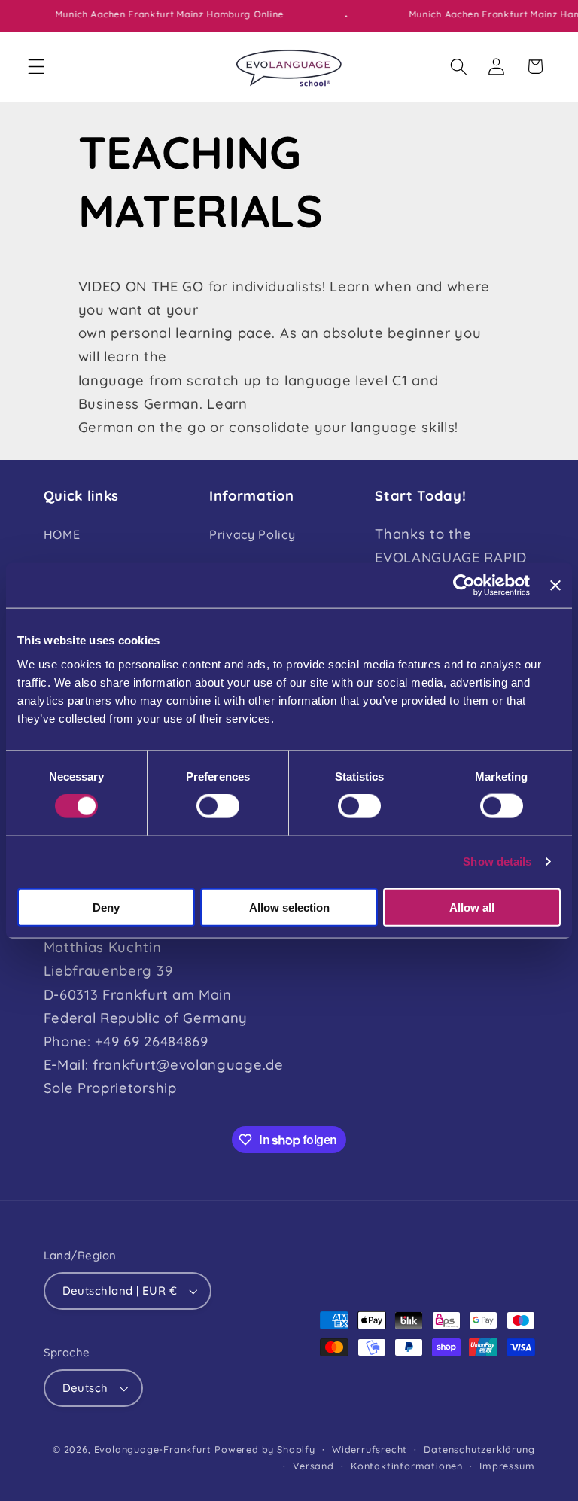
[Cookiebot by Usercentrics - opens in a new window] (464, 585)
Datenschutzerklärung (479, 1449)
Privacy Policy (252, 534)
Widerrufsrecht (369, 1449)
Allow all (471, 906)
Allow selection (289, 906)
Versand (313, 1466)
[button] (36, 66)
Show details (497, 861)
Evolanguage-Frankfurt (152, 1449)
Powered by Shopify (264, 1449)
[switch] (217, 806)
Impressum (506, 1466)
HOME (62, 534)
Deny (106, 906)
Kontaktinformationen (407, 1466)
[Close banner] (555, 585)
